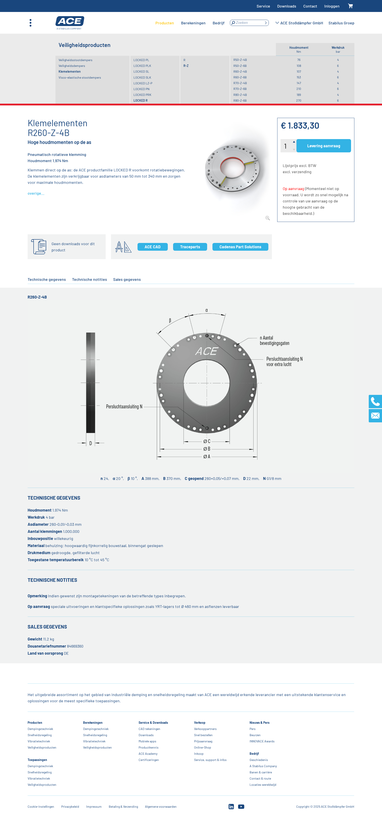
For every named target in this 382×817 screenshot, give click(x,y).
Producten (35, 722)
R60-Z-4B (240, 71)
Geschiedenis (259, 760)
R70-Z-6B (240, 89)
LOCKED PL (141, 60)
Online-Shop (202, 747)
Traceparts (190, 246)
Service (263, 6)
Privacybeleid (70, 806)
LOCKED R (141, 100)
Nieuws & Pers (259, 722)
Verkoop (199, 722)
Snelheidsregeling (40, 735)
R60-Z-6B (240, 77)
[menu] (190, 23)
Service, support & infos (210, 760)
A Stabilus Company (263, 766)
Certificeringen (149, 760)
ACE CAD (152, 246)
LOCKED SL (141, 71)
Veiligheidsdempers (72, 66)
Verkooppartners (205, 729)
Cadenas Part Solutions (240, 246)
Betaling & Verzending (123, 806)
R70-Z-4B (240, 83)
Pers (253, 729)
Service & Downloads (153, 722)
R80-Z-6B (240, 100)
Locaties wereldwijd (263, 784)
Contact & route (260, 778)
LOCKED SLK (142, 77)
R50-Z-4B (240, 60)
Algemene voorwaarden (161, 806)
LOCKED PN (141, 89)
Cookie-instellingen (41, 806)
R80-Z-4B (240, 95)
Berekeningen (93, 722)
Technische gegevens (47, 279)
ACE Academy (148, 753)
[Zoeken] (266, 23)
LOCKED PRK (142, 95)
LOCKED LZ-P (143, 83)
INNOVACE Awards (262, 741)
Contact (310, 6)
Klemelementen (70, 71)
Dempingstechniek (40, 729)
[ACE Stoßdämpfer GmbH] (69, 23)
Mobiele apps (147, 741)
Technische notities (89, 279)
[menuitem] (164, 23)
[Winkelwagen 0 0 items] (350, 6)
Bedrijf (254, 753)
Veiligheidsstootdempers (75, 60)
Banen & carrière (261, 772)
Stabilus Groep (341, 22)
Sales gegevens (127, 279)
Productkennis (149, 747)
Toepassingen (37, 760)
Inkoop (199, 753)
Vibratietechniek (39, 741)
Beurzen (255, 735)
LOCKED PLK (142, 66)
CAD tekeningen (149, 729)
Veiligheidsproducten (42, 747)
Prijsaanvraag (203, 741)
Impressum (94, 806)
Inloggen (332, 6)
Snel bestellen (203, 735)
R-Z (186, 66)
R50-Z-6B (240, 66)
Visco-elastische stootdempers (80, 77)
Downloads (286, 6)
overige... (36, 193)
